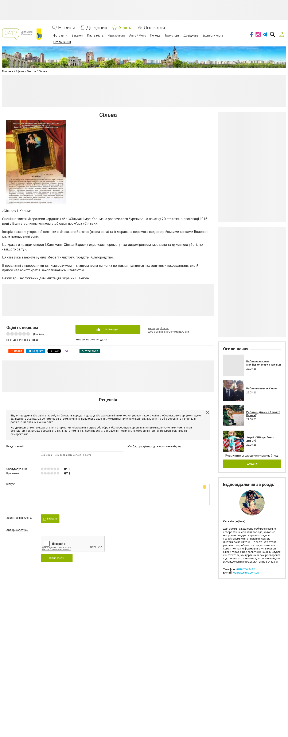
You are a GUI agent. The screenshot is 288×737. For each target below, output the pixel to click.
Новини (66, 28)
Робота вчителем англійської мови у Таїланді (263, 363)
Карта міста (95, 35)
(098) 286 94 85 (245, 569)
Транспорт (172, 35)
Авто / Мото (137, 35)
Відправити (56, 558)
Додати (252, 463)
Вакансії (77, 35)
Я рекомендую (109, 329)
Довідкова (190, 35)
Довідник (96, 28)
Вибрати (52, 518)
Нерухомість (116, 35)
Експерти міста (213, 35)
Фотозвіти (60, 35)
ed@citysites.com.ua (246, 572)
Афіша (125, 28)
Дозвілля (154, 28)
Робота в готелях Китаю (261, 388)
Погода (155, 35)
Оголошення (62, 42)
